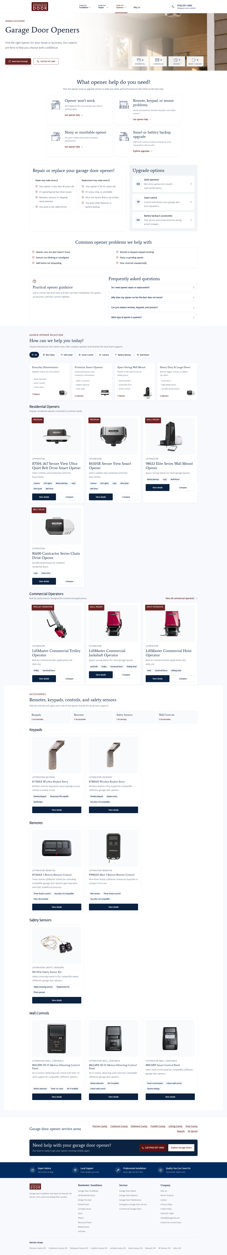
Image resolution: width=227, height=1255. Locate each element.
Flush (80, 1213)
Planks (81, 1218)
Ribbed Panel (83, 1227)
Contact (164, 1200)
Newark (181, 1131)
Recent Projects (167, 1195)
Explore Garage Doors (181, 1147)
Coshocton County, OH (58, 1248)
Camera (105, 355)
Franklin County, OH (99, 1248)
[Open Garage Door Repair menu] (107, 6)
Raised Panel (83, 1204)
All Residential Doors (86, 1195)
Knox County (192, 1126)
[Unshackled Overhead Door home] (39, 6)
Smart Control (87, 355)
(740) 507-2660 (167, 1213)
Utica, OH (177, 1248)
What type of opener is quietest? (126, 317)
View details (44, 497)
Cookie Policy (166, 1209)
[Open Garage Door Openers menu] (125, 6)
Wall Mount (144, 355)
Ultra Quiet (68, 355)
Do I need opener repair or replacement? (130, 287)
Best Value (50, 355)
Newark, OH (150, 1248)
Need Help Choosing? (20, 61)
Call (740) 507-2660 (47, 61)
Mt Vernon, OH (164, 1248)
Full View (82, 1231)
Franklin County (158, 1126)
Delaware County (139, 1126)
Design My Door (85, 1200)
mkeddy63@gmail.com (170, 1218)
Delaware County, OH (79, 1248)
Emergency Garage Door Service (133, 1204)
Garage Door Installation (88, 1191)
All (36, 355)
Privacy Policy (166, 1204)
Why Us (164, 1191)
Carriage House (84, 1209)
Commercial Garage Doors (130, 1209)
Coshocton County (119, 1126)
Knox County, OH (135, 1248)
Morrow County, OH (37, 1248)
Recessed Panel (84, 1222)
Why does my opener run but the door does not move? (136, 297)
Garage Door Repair (127, 1191)
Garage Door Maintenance (130, 1200)
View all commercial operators (179, 598)
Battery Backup (124, 355)
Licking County (175, 1126)
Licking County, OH (118, 1248)
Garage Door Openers (128, 1195)
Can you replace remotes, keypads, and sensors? (134, 307)
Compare (69, 497)
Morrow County (99, 1126)
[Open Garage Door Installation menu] (89, 6)
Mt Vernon (193, 1131)
